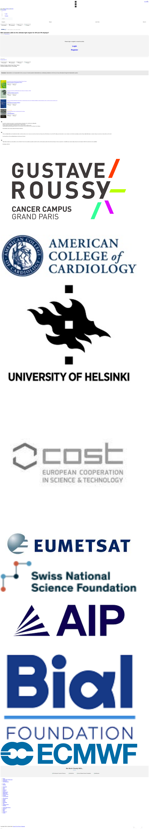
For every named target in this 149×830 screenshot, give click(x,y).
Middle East (5, 793)
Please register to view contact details (14, 29)
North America (5, 794)
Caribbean (5, 789)
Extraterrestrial (5, 796)
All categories (5, 798)
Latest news (5, 780)
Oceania (4, 795)
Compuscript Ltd (6, 34)
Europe (4, 790)
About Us (4, 808)
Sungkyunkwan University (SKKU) (13, 102)
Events (4, 812)
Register (6, 15)
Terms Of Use (15, 826)
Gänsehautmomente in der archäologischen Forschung (16, 111)
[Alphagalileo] (3, 9)
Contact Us (5, 811)
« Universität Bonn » (11, 113)
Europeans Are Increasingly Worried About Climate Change (17, 81)
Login (6, 13)
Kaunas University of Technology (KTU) (14, 82)
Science (4, 799)
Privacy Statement (21, 826)
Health (4, 800)
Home (4, 778)
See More (146, 1)
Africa (4, 787)
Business (4, 805)
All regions (5, 786)
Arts (3, 803)
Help (4, 810)
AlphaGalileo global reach (7, 779)
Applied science (6, 804)
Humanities (5, 802)
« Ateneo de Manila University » (13, 92)
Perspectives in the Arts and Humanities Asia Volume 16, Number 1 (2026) (19, 90)
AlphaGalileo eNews (7, 807)
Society (4, 801)
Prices (4, 809)
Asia (3, 788)
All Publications (6, 781)
